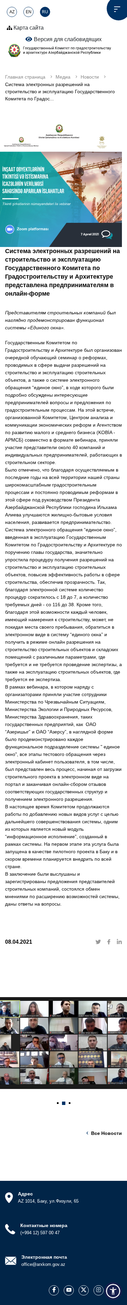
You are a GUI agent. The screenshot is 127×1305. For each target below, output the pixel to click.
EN (28, 12)
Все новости (106, 1133)
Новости (90, 77)
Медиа (63, 77)
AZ (12, 12)
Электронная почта (44, 1257)
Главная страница (25, 77)
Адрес (25, 1193)
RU (45, 12)
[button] (58, 1103)
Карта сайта (28, 28)
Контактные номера (43, 1225)
